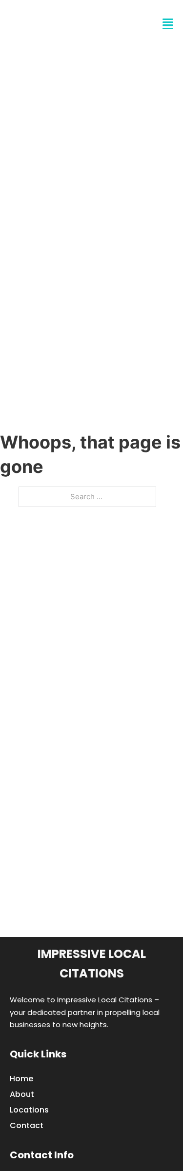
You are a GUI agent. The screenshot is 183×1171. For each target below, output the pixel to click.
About (22, 1094)
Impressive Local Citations (92, 964)
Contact (26, 1125)
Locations (29, 1109)
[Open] (168, 24)
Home (21, 1078)
